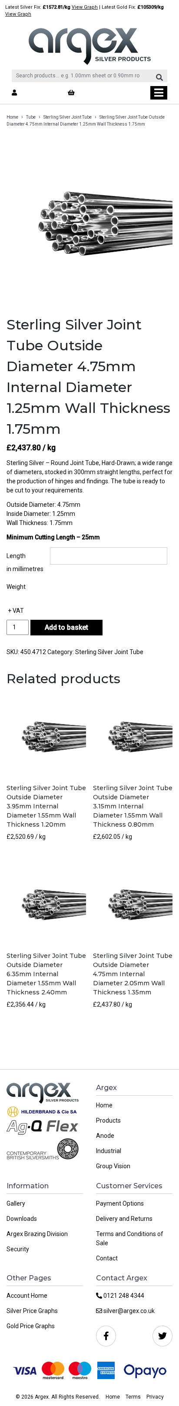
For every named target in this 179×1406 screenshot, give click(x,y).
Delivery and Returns (124, 1218)
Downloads (22, 1218)
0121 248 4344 (123, 1295)
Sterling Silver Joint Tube (67, 117)
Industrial (108, 1150)
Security (18, 1249)
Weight (16, 586)
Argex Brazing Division (37, 1233)
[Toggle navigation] (158, 93)
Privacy (155, 1397)
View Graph (85, 7)
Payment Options (120, 1203)
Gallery (16, 1203)
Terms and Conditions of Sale (129, 1238)
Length (16, 555)
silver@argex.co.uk (128, 1310)
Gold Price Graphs (31, 1326)
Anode (105, 1135)
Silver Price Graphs (32, 1310)
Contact (107, 1258)
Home (12, 117)
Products (108, 1120)
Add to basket (66, 627)
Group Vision (113, 1166)
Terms (133, 1397)
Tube (31, 117)
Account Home (27, 1295)
